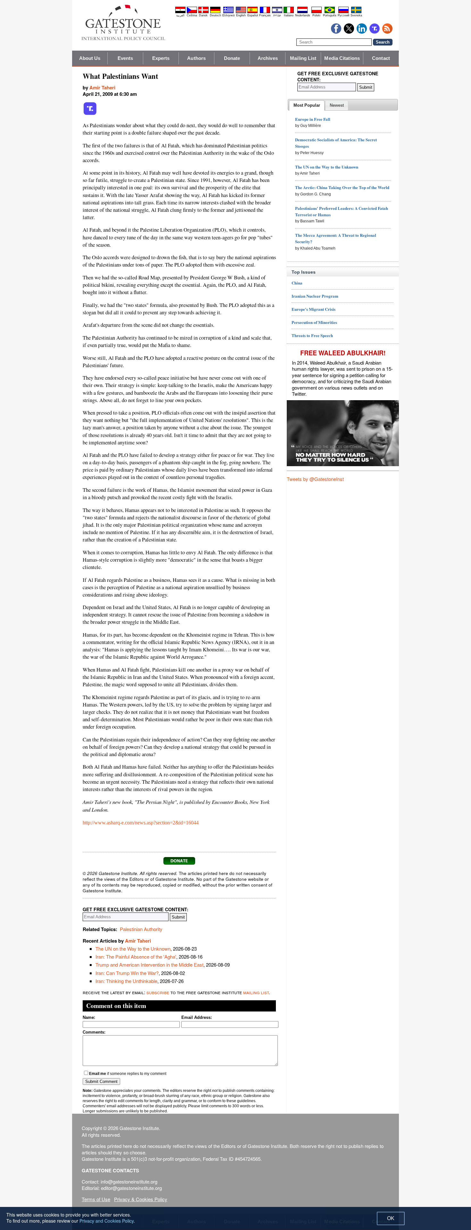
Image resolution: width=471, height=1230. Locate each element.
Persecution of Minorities (314, 322)
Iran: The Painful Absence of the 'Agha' (135, 956)
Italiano (288, 15)
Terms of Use (96, 1199)
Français (265, 15)
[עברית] (277, 12)
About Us (90, 58)
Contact (381, 58)
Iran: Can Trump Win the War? (127, 973)
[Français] (265, 12)
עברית (277, 15)
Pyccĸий (343, 15)
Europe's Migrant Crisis (313, 309)
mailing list (256, 992)
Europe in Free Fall (312, 119)
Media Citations (342, 58)
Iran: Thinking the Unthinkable (126, 981)
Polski (316, 15)
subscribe (157, 992)
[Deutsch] (215, 12)
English (241, 15)
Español (252, 15)
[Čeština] (192, 12)
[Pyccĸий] (343, 12)
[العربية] (180, 12)
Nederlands (302, 15)
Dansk (203, 15)
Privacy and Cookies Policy (106, 1221)
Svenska (356, 15)
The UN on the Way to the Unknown (132, 948)
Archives (268, 58)
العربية (180, 15)
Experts (161, 58)
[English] (241, 12)
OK (390, 1218)
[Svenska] (356, 12)
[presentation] (306, 105)
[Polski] (316, 12)
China (297, 283)
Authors (196, 58)
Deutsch (215, 15)
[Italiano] (289, 12)
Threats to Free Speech (312, 335)
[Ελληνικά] (228, 12)
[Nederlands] (302, 12)
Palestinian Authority (141, 929)
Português (329, 15)
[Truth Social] (90, 113)
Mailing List (303, 58)
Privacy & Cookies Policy (140, 1199)
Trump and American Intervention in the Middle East (149, 964)
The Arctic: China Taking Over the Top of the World (342, 187)
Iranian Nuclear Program (315, 296)
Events (125, 58)
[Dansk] (203, 12)
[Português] (330, 12)
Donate (232, 58)
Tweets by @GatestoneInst (315, 478)
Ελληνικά (228, 15)
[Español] (252, 12)
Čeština (192, 15)
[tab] (307, 105)
